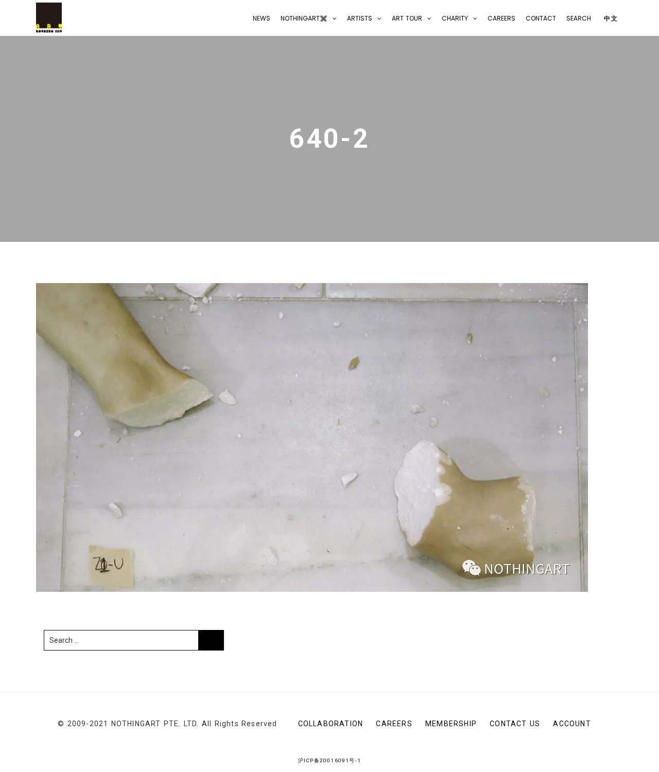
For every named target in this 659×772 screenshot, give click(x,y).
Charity (455, 18)
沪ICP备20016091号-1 (329, 760)
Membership (451, 724)
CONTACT (541, 18)
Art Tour (407, 18)
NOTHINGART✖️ (304, 18)
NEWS (261, 18)
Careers (501, 18)
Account (572, 724)
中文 (609, 18)
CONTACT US (515, 724)
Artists (359, 18)
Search (578, 18)
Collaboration (330, 724)
